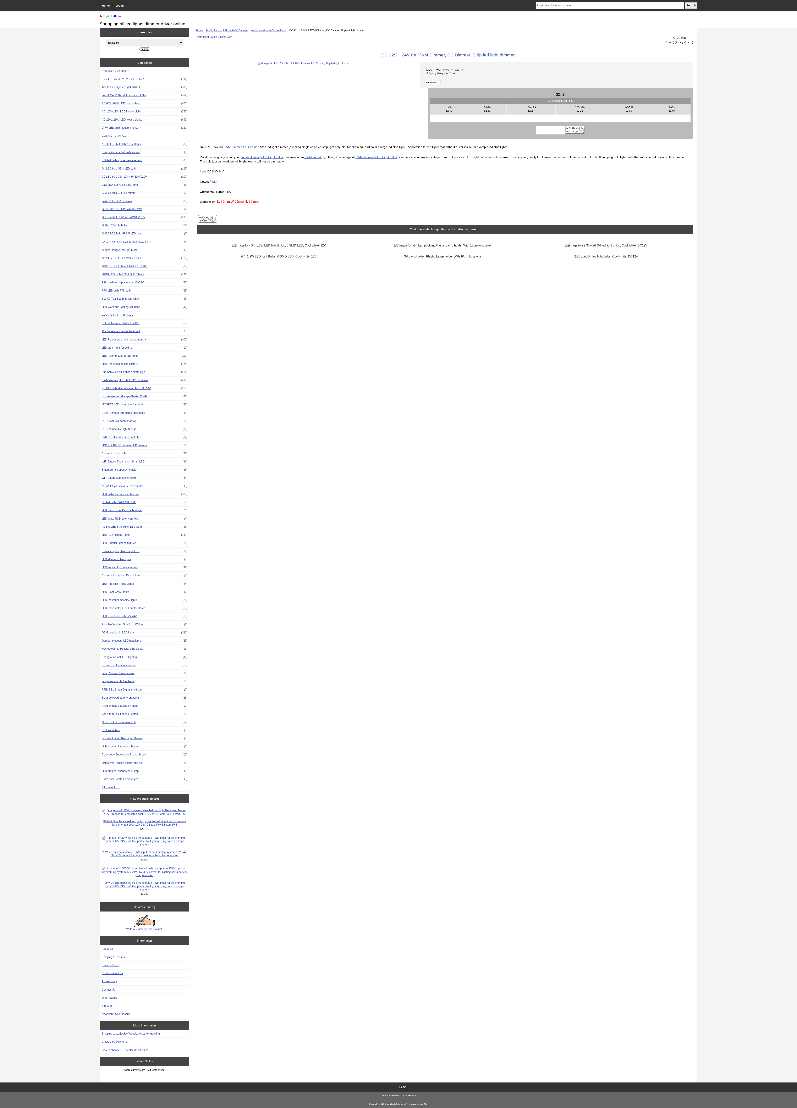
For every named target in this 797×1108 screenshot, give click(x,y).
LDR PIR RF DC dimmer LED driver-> (144, 445)
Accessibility (109, 981)
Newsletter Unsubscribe (116, 1013)
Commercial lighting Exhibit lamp (144, 575)
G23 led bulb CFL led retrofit (144, 192)
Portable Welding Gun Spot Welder (144, 624)
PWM (213, 181)
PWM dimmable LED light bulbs (376, 157)
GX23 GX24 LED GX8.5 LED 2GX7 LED (144, 241)
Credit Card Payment (114, 1041)
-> (144, 380)
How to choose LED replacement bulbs (125, 1050)
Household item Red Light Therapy (144, 738)
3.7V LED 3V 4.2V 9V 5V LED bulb (144, 79)
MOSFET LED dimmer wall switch (144, 404)
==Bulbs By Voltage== (115, 70)
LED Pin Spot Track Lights (144, 583)
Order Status (109, 997)
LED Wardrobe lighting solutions (144, 307)
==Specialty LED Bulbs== (117, 315)
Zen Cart (424, 1104)
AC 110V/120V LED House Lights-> (144, 111)
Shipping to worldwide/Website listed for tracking (131, 1033)
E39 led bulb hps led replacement (144, 160)
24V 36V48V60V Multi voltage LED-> (144, 95)
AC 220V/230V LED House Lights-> (144, 119)
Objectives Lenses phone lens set (144, 762)
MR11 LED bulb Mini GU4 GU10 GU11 (144, 266)
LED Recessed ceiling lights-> (144, 363)
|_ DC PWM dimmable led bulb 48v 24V (144, 388)
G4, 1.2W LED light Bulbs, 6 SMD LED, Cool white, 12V (279, 256)
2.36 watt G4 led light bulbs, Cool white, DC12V (606, 256)
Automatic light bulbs (144, 453)
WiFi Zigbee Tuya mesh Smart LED (144, 461)
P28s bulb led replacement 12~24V (144, 282)
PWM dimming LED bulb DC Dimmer (227, 30)
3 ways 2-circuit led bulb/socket (144, 152)
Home (106, 5)
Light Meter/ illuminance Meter (144, 746)
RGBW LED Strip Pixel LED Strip (144, 526)
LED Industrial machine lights (144, 600)
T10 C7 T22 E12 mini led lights (144, 298)
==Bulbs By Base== (114, 136)
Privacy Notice (110, 965)
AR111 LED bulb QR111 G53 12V (144, 144)
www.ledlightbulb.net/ (396, 1104)
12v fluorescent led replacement (144, 331)
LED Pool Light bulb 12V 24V (144, 616)
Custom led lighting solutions (144, 665)
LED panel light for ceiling (144, 347)
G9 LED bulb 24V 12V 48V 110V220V (144, 176)
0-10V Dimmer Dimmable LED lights (144, 412)
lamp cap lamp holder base (144, 681)
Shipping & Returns (113, 957)
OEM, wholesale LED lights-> (144, 632)
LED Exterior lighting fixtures (144, 542)
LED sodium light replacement (144, 567)
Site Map (107, 1005)
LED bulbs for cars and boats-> (144, 494)
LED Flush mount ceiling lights (144, 355)
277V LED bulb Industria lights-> (144, 127)
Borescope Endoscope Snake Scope (144, 754)
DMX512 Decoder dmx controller (144, 437)
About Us (107, 948)
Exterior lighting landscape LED (144, 551)
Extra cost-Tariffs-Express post (144, 779)
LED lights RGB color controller (144, 518)
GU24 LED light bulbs (144, 225)
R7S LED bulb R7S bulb (144, 290)
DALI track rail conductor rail (144, 420)
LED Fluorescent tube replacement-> (144, 339)
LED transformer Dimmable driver (144, 510)
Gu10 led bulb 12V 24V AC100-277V (144, 217)
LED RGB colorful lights (144, 534)
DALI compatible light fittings (144, 429)
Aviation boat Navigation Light (144, 705)
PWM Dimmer (233, 147)
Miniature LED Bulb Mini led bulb (144, 258)
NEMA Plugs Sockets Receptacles (144, 486)
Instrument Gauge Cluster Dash (268, 30)
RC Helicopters (144, 730)
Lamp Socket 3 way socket (144, 673)
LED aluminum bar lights (144, 559)
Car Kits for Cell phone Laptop (144, 713)
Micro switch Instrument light (144, 722)
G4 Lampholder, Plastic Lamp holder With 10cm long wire (442, 256)
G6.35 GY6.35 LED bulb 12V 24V (144, 209)
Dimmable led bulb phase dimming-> (144, 371)
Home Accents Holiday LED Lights (144, 648)
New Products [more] (144, 798)
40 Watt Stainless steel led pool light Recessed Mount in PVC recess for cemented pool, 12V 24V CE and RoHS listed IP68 (144, 823)
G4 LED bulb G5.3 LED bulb (144, 168)
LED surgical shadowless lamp (144, 770)
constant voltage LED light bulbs (262, 157)
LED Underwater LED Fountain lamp (144, 608)
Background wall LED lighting (144, 657)
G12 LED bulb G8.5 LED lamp (144, 184)
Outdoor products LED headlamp (144, 640)
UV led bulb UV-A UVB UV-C (144, 502)
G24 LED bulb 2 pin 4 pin (144, 201)
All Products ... (111, 787)
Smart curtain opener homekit (144, 469)
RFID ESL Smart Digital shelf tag (144, 689)
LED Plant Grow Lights (144, 591)
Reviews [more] (144, 907)
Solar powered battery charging (144, 697)
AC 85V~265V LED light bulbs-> (144, 103)
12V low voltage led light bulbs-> (144, 87)
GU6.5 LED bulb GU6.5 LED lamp (144, 233)
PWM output (313, 157)
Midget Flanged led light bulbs (144, 249)
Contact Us (108, 989)
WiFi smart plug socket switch (144, 477)
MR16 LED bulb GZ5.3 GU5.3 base (144, 274)
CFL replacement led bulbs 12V (144, 323)
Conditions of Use (112, 973)
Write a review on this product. (144, 929)
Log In (119, 5)
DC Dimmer (250, 147)
